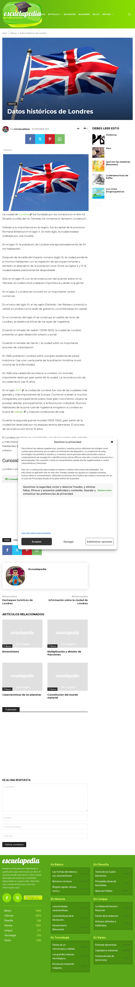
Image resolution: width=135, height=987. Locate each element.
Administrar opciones (99, 541)
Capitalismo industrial (106, 950)
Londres (24, 214)
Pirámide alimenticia (105, 945)
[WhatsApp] (60, 139)
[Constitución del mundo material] (67, 677)
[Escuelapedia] (6, 129)
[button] (112, 441)
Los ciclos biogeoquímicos (115, 190)
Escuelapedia (22, 129)
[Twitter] (40, 139)
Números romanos (62, 881)
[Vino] (98, 152)
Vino (108, 148)
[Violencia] (98, 139)
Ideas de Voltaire (103, 891)
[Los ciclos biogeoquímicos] (98, 193)
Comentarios (15, 479)
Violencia (111, 135)
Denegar (69, 541)
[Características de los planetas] (22, 677)
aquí (17, 887)
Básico (14, 33)
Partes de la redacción (106, 916)
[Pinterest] (50, 139)
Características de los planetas (21, 694)
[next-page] (100, 204)
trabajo (18, 411)
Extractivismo (10, 651)
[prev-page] (94, 204)
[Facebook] (30, 139)
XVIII (18, 390)
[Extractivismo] (22, 634)
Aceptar (36, 541)
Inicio (4, 33)
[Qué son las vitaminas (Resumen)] (98, 166)
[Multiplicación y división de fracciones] (67, 634)
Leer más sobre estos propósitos (36, 533)
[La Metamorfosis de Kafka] (98, 179)
